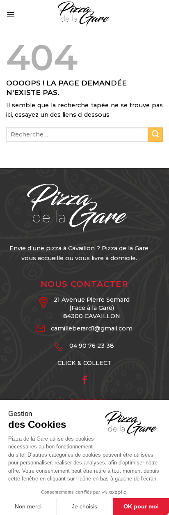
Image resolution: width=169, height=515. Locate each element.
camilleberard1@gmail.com (91, 328)
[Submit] (155, 134)
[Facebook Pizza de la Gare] (84, 381)
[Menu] (10, 14)
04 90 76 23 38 (91, 345)
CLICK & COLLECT (84, 363)
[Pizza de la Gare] (84, 14)
